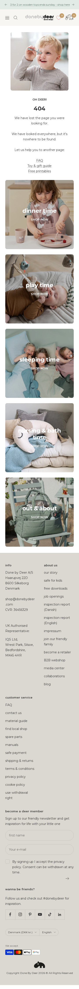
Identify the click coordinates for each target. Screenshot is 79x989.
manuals (11, 745)
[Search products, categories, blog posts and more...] (16, 18)
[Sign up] (67, 878)
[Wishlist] (58, 17)
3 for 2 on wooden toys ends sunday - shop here (40, 4)
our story (50, 573)
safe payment (16, 753)
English (47, 932)
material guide (16, 721)
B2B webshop (54, 660)
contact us (13, 713)
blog (47, 684)
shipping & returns (19, 761)
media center (54, 668)
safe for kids (53, 581)
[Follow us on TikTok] (50, 914)
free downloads (55, 588)
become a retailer (57, 652)
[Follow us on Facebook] (10, 914)
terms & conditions (19, 769)
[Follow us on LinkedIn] (60, 914)
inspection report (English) (57, 620)
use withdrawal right (16, 795)
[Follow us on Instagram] (20, 914)
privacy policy (15, 777)
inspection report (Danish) (57, 607)
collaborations (54, 676)
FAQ (39, 161)
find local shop (16, 729)
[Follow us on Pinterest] (30, 914)
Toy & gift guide (39, 166)
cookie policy (15, 785)
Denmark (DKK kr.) (20, 932)
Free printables (39, 171)
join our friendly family (55, 641)
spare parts (13, 737)
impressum (52, 631)
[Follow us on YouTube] (40, 914)
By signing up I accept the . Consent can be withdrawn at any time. (43, 867)
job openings (54, 596)
